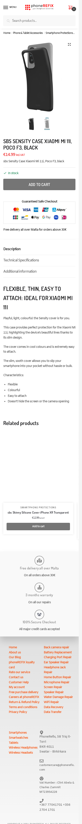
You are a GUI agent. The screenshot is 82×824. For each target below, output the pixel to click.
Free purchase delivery (23, 692)
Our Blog (15, 657)
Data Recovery (53, 707)
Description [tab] (12, 249)
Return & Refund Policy (24, 702)
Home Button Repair (57, 677)
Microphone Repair (56, 682)
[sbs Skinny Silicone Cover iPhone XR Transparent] (38, 467)
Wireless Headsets (21, 753)
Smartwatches (18, 738)
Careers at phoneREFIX (24, 697)
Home (6, 33)
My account (17, 687)
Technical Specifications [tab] (21, 260)
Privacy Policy (18, 712)
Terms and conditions (23, 707)
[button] (69, 44)
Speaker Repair (54, 692)
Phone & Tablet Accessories (28, 33)
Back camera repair (56, 647)
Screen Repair (53, 687)
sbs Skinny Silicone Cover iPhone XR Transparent (38, 512)
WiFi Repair (51, 702)
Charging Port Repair (58, 657)
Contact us (16, 677)
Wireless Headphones (23, 748)
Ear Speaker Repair (56, 662)
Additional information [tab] (20, 271)
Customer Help (19, 682)
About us (15, 653)
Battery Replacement (58, 653)
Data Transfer (52, 712)
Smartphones (18, 733)
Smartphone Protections (59, 33)
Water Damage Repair (58, 697)
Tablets (13, 743)
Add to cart (39, 184)
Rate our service (19, 672)
